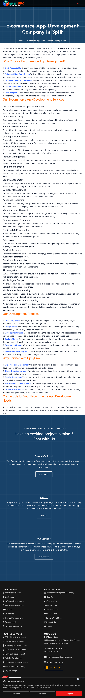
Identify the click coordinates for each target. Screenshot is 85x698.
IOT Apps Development (14, 601)
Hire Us (44, 497)
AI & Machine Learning (14, 605)
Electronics (9, 597)
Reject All (42, 694)
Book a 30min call (44, 456)
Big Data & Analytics (13, 626)
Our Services (44, 538)
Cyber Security (10, 622)
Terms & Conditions (53, 618)
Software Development (14, 641)
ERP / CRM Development (15, 637)
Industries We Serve (12, 593)
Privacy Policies (52, 614)
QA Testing (9, 614)
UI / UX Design (11, 671)
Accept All (69, 694)
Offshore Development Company (60, 593)
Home (21, 41)
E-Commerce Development (16, 662)
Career (49, 626)
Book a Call (43, 474)
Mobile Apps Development (16, 645)
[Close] (80, 679)
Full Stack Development (15, 654)
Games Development (14, 618)
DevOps (8, 609)
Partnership (51, 601)
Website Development (13, 658)
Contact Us (51, 622)
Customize (16, 694)
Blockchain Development (15, 650)
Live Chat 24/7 (55, 667)
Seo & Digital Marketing (15, 666)
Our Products (52, 609)
